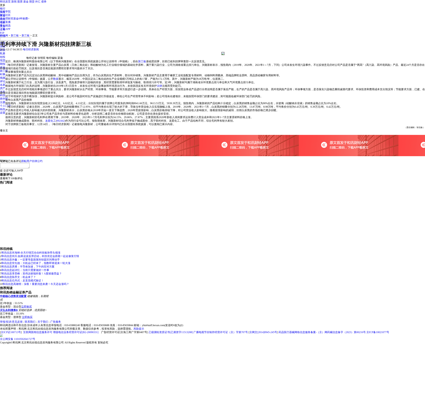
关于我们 (43, 321)
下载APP (5, 29)
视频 (2, 77)
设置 (2, 112)
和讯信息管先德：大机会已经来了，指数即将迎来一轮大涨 (35, 263)
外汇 (38, 1)
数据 (55, 78)
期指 (2, 63)
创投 (2, 56)
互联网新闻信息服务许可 (37, 332)
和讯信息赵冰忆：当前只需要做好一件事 (25, 270)
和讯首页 (5, 1)
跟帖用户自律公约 (31, 161)
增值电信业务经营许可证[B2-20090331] (75, 332)
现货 (2, 60)
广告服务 (55, 321)
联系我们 (30, 321)
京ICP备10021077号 (377, 332)
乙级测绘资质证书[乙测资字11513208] (171, 332)
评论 (2, 81)
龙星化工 (50, 120)
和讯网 (4, 35)
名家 (2, 84)
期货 (32, 1)
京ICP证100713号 (11, 332)
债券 (43, 1)
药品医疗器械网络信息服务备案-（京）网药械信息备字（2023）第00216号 (322, 332)
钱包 (2, 109)
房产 (2, 88)
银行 (2, 8)
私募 (2, 53)
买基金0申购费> (20, 18)
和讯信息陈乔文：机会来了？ (18, 277)
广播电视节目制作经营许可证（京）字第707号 (220, 332)
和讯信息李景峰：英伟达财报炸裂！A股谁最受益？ (31, 273)
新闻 (14, 1)
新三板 (4, 70)
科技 (2, 95)
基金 (26, 1)
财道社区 (5, 15)
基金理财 (5, 18)
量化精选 (5, 25)
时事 (2, 74)
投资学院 (5, 11)
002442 (61, 120)
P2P (2, 32)
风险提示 (138, 328)
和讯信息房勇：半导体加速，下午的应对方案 (27, 266)
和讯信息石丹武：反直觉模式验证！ (22, 280)
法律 (159, 85)
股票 (20, 1)
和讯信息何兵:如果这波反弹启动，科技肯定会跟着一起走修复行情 (40, 256)
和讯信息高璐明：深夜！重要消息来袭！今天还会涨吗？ (36, 284)
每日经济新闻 (31, 49)
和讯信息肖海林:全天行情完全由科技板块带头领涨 (30, 252)
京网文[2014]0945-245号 (263, 332)
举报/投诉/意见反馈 (11, 321)
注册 (2, 102)
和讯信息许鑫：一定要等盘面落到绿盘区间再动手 (30, 259)
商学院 (4, 98)
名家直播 (5, 22)
